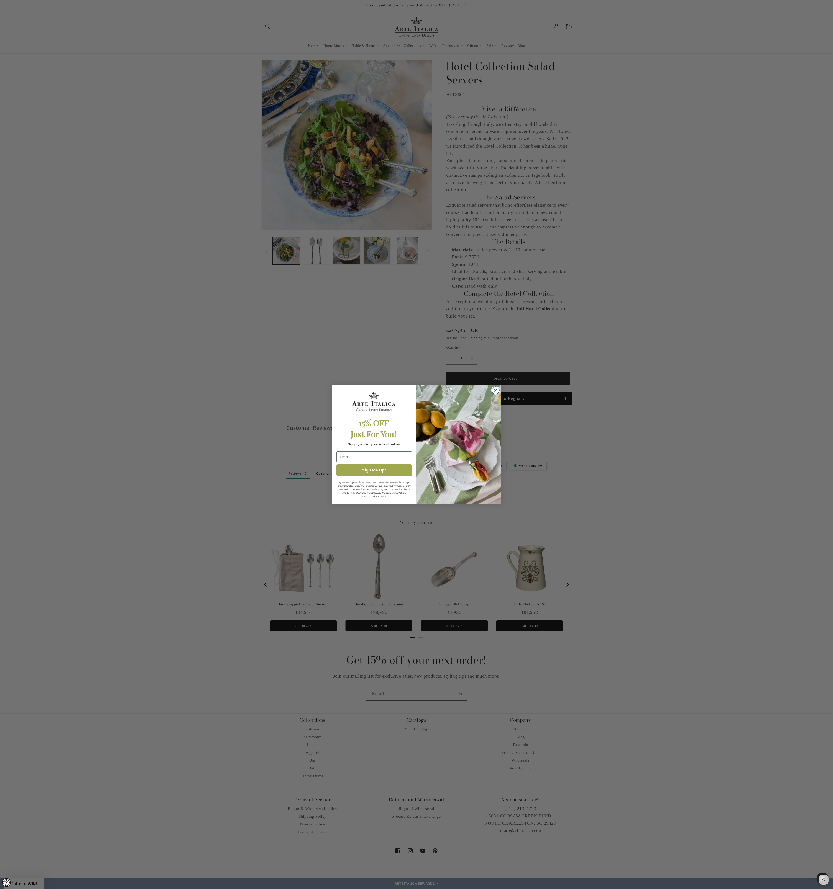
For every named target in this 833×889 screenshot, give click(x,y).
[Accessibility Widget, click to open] (6, 882)
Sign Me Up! (374, 470)
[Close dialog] (495, 390)
